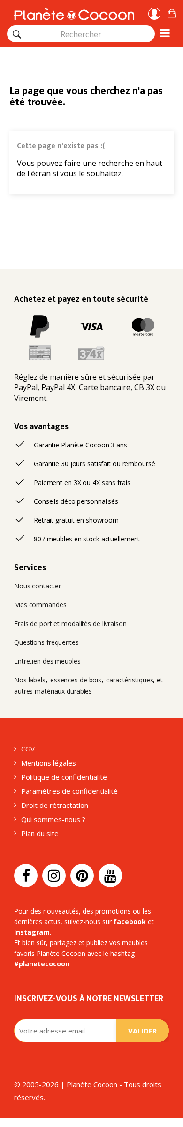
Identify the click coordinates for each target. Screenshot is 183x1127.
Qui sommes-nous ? (53, 819)
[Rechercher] (16, 34)
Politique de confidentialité (64, 777)
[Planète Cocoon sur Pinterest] (82, 875)
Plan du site (40, 833)
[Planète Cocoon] (74, 13)
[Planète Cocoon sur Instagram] (54, 875)
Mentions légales (48, 762)
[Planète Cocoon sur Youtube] (110, 875)
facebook (130, 921)
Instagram (32, 932)
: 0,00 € (171, 12)
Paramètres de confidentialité (69, 791)
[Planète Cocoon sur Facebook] (26, 875)
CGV (28, 748)
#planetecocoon (41, 963)
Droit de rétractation (54, 805)
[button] (171, 12)
